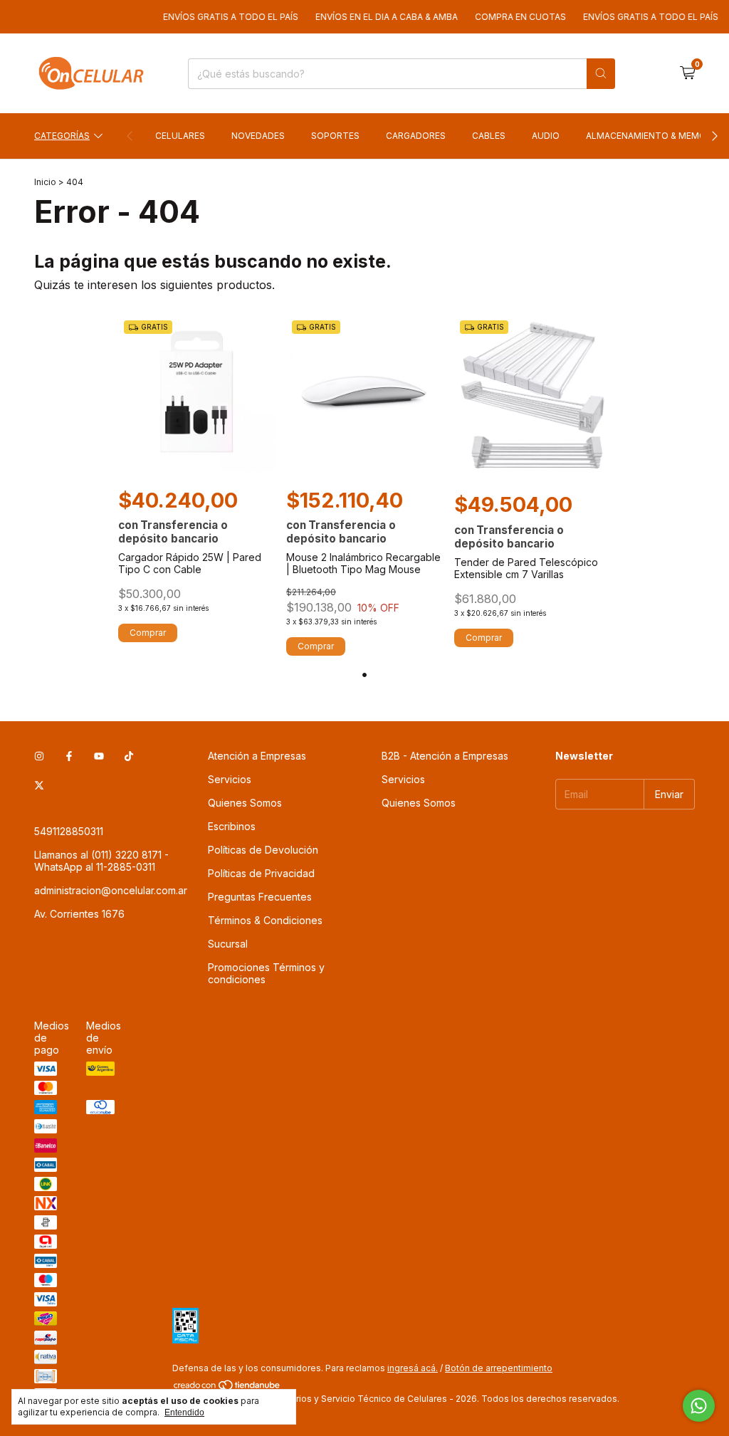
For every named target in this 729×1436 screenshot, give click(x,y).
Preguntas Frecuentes (260, 897)
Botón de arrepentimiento (498, 1368)
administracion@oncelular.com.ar (110, 890)
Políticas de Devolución (263, 850)
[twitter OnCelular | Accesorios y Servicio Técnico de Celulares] (39, 785)
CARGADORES (416, 135)
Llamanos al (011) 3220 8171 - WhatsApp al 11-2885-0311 (101, 861)
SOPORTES (335, 135)
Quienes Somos (245, 803)
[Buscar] (601, 73)
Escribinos (232, 826)
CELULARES (180, 135)
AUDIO (546, 135)
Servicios (229, 779)
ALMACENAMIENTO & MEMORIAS (655, 135)
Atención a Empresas (257, 756)
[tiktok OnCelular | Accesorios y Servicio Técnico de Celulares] (129, 756)
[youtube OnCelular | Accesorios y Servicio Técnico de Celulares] (99, 756)
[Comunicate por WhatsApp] (699, 1406)
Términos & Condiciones (265, 920)
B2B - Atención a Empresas (445, 756)
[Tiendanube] (227, 1388)
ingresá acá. (412, 1368)
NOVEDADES (258, 135)
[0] (687, 73)
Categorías (62, 135)
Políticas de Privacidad (261, 873)
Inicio (45, 182)
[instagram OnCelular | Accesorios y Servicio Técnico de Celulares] (39, 756)
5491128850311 (68, 831)
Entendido (184, 1412)
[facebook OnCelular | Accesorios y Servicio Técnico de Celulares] (69, 756)
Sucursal (228, 944)
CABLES (488, 135)
